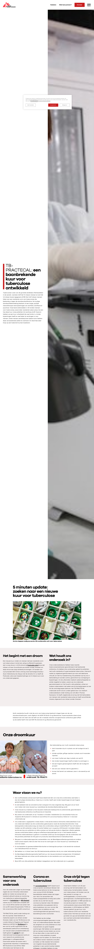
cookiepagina (34, 101)
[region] (47, 102)
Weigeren (64, 105)
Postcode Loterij (33, 665)
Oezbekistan (14, 900)
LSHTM (16, 933)
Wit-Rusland (25, 900)
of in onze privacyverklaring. (44, 101)
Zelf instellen (30, 105)
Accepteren (53, 105)
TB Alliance (21, 924)
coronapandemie (41, 886)
